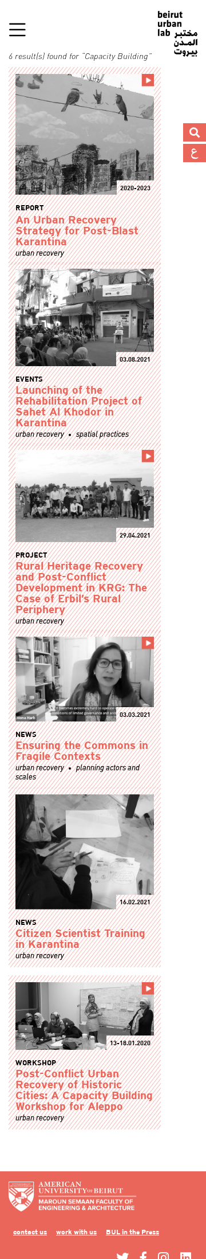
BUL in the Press (154, 1232)
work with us (88, 1232)
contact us (33, 1232)
